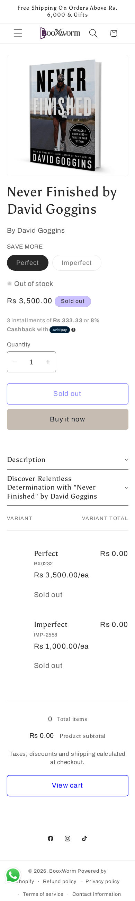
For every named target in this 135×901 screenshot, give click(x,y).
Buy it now (67, 419)
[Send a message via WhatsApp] (12, 875)
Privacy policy (103, 881)
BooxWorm (62, 871)
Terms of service (43, 894)
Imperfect (81, 265)
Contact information (96, 894)
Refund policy (59, 881)
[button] (18, 33)
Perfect (32, 265)
